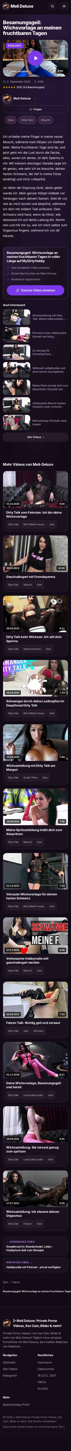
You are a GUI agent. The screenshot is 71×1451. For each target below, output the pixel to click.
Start (5, 1282)
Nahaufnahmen (32, 648)
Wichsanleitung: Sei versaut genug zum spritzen (32, 1149)
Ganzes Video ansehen (42, 291)
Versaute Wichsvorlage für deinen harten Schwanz (31, 896)
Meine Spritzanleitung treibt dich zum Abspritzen (34, 832)
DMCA (42, 1382)
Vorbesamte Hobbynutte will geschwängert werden (27, 960)
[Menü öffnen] (64, 6)
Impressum (45, 1362)
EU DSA (43, 1388)
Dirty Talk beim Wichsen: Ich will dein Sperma (34, 639)
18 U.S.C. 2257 (47, 1375)
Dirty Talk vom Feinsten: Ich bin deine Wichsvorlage (34, 514)
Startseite (9, 1362)
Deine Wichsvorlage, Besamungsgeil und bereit (33, 1085)
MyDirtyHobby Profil (18, 1404)
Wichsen (38, 1030)
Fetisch (27, 1223)
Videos (16, 1282)
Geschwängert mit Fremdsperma (30, 577)
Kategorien (10, 1375)
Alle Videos (35, 437)
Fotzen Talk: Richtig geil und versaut (33, 1023)
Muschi (45, 119)
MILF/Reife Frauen (33, 524)
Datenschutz (46, 1369)
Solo (10, 119)
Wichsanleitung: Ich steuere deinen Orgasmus (32, 1214)
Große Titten (30, 777)
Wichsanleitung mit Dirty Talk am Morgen (30, 767)
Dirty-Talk (27, 119)
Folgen (50, 110)
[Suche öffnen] (52, 6)
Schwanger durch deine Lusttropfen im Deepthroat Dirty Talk (35, 703)
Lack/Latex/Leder (33, 1095)
